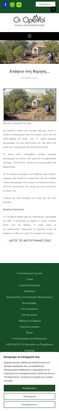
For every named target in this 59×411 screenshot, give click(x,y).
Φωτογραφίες (29, 303)
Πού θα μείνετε (29, 314)
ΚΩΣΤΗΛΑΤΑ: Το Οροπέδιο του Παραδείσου (29, 344)
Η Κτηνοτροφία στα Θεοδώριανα (29, 338)
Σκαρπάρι (29, 350)
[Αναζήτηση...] (53, 9)
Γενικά (29, 279)
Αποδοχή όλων (29, 388)
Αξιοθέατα (29, 291)
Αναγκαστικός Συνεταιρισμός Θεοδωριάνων (29, 297)
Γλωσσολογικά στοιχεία (29, 273)
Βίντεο (29, 332)
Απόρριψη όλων (29, 404)
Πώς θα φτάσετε (29, 308)
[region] (29, 381)
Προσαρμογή (29, 396)
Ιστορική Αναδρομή (29, 285)
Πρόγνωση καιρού (29, 326)
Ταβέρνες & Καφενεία (29, 320)
